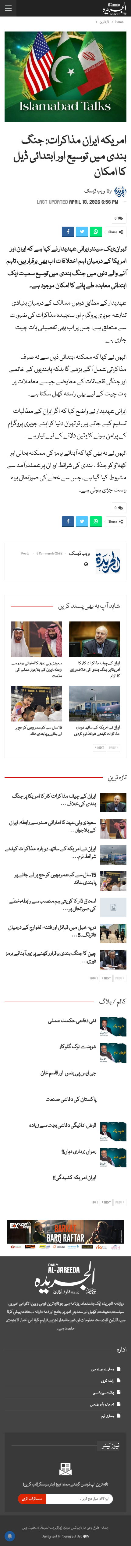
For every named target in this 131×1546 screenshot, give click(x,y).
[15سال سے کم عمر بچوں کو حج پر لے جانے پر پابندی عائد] (36, 703)
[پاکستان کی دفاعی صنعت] (113, 1105)
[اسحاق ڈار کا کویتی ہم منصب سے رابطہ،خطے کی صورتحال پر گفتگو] (113, 907)
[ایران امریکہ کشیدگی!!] (113, 1184)
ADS (86, 1536)
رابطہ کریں (107, 1381)
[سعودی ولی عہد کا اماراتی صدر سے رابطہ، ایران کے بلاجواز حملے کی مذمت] (36, 639)
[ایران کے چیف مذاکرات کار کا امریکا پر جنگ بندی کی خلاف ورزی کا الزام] (94, 639)
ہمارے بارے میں (102, 1369)
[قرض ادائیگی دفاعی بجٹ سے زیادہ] (113, 1131)
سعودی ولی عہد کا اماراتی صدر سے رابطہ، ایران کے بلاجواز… (52, 827)
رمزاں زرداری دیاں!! (79, 1152)
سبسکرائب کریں (32, 1498)
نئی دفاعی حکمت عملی (72, 1021)
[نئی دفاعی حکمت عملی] (113, 1027)
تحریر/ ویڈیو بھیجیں (102, 1404)
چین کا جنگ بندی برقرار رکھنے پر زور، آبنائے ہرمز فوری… (51, 958)
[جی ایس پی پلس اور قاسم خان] (113, 1079)
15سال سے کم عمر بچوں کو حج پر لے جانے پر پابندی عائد (55, 879)
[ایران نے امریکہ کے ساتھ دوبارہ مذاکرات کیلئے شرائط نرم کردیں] (94, 703)
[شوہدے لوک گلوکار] (113, 1053)
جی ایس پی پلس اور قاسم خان (68, 1073)
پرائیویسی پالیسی (103, 1392)
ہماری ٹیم (107, 1416)
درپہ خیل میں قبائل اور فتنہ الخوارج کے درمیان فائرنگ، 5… (52, 932)
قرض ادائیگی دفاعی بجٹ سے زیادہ (62, 1125)
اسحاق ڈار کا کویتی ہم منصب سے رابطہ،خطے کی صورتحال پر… (52, 905)
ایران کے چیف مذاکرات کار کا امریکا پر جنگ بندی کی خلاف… (54, 800)
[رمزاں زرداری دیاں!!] (113, 1158)
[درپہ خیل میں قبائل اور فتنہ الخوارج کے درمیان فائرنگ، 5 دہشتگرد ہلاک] (113, 934)
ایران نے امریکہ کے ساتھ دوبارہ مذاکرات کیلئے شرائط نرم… (50, 853)
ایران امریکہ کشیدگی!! (74, 1178)
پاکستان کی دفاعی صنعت (71, 1100)
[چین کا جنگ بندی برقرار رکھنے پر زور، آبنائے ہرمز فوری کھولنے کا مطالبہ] (113, 959)
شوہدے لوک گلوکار (77, 1047)
